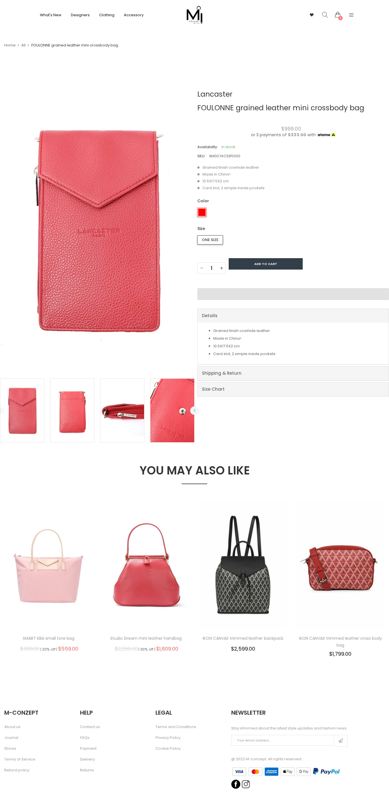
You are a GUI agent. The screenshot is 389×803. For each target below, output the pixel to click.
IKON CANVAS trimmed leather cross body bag (340, 641)
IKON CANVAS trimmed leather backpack (243, 638)
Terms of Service (19, 759)
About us (12, 726)
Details (210, 316)
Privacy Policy (168, 737)
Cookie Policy (168, 748)
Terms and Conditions (175, 726)
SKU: (201, 156)
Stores (10, 748)
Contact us (90, 726)
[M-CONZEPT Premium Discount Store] (194, 15)
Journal (11, 737)
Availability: (207, 147)
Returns (87, 770)
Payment (88, 748)
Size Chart (213, 389)
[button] (293, 294)
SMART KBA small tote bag (48, 638)
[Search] (321, 15)
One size (210, 239)
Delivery (87, 759)
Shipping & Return (221, 373)
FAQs (84, 737)
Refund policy (16, 770)
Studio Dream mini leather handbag (146, 638)
